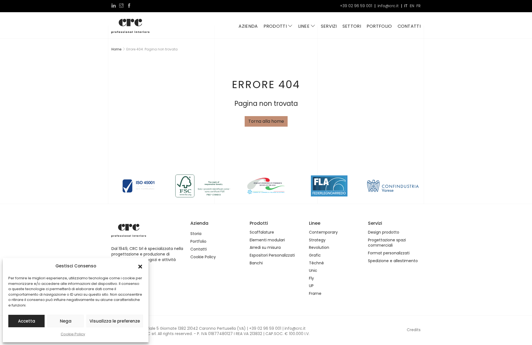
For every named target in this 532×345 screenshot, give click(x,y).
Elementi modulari (267, 240)
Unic (313, 270)
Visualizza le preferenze (114, 321)
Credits (414, 330)
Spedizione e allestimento (393, 261)
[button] (140, 266)
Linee (304, 26)
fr (418, 6)
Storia (195, 233)
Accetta (26, 321)
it (406, 6)
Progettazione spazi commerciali (387, 242)
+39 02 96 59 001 (356, 6)
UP (311, 285)
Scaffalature (262, 232)
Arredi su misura (265, 247)
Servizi (329, 26)
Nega (65, 321)
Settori (351, 26)
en (412, 6)
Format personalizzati (389, 253)
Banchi (256, 263)
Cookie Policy (73, 334)
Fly (311, 278)
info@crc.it (388, 6)
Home (116, 49)
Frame (315, 293)
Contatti (409, 26)
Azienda (248, 26)
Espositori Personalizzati (272, 255)
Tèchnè (316, 263)
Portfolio (379, 26)
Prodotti (276, 26)
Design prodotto (383, 232)
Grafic (315, 255)
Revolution (319, 247)
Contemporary (323, 232)
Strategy (317, 240)
